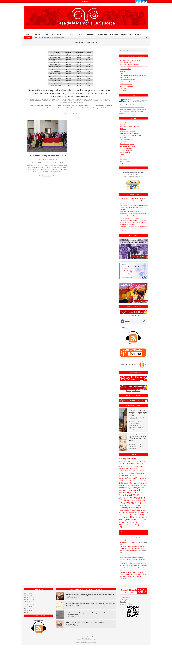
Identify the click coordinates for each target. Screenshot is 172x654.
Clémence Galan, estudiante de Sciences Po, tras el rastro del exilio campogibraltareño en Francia (133, 229)
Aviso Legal (78, 642)
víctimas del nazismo (77, 102)
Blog (121, 73)
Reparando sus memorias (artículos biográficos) (96, 99)
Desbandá (125, 483)
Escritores (123, 137)
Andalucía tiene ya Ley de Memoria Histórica (47, 155)
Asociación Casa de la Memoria (129, 64)
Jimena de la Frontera (132, 504)
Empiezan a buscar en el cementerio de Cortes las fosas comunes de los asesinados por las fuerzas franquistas (134, 548)
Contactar (123, 90)
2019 (28, 608)
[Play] (122, 321)
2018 (28, 610)
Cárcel (121, 481)
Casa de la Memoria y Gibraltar (129, 133)
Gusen (81, 101)
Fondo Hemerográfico (127, 144)
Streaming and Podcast (133, 391)
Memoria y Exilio (125, 152)
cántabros (142, 478)
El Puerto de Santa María (138, 485)
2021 (28, 604)
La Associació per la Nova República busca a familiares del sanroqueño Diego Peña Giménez (133, 207)
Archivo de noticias (126, 62)
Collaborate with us (126, 604)
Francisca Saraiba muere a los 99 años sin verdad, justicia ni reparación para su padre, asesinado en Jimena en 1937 (133, 222)
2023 (28, 600)
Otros (122, 154)
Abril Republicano (128, 458)
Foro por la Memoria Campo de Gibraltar (134, 532)
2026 (28, 593)
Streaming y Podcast (133, 315)
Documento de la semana (73, 99)
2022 (28, 602)
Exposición (123, 142)
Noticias (64, 158)
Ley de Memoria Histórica (90, 101)
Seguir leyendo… (70, 114)
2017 (28, 612)
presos (124, 514)
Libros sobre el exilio (126, 150)
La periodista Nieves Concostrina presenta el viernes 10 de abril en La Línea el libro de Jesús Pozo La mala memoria (133, 566)
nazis (108, 101)
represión (133, 520)
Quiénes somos (125, 597)
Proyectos (123, 159)
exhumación (125, 488)
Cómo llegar (123, 600)
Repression (142, 519)
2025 (28, 595)
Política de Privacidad (85, 642)
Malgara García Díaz (129, 510)
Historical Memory (129, 500)
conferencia (131, 478)
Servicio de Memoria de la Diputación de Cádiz (132, 107)
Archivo (62, 99)
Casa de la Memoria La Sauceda (131, 474)
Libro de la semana (126, 148)
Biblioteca (123, 71)
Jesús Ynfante (129, 503)
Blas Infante (138, 470)
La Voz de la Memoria (126, 86)
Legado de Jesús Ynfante (128, 146)
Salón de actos (124, 161)
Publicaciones (124, 88)
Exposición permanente (127, 79)
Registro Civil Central (63, 102)
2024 (28, 597)
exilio (136, 487)
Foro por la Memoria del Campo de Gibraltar (65, 101)
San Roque (124, 522)
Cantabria (132, 473)
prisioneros (137, 514)
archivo (124, 461)
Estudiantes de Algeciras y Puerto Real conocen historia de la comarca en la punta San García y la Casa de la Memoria (133, 574)
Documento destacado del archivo (130, 135)
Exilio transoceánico (126, 139)
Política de (92, 642)
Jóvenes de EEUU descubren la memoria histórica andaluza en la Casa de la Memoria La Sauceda (133, 201)
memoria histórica (138, 512)
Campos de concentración (43, 101)
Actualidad (123, 122)
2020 (28, 606)
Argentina (126, 466)
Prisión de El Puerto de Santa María (133, 518)
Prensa (122, 157)
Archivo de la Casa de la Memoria (130, 60)
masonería (124, 512)
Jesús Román (142, 500)
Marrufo (141, 510)
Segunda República (128, 523)
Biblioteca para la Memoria (128, 131)
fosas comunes (129, 496)
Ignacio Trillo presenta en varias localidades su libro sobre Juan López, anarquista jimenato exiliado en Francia (133, 557)
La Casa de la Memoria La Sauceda (130, 82)
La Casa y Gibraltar (126, 84)
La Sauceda (135, 508)
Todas (122, 163)
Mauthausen (103, 101)
